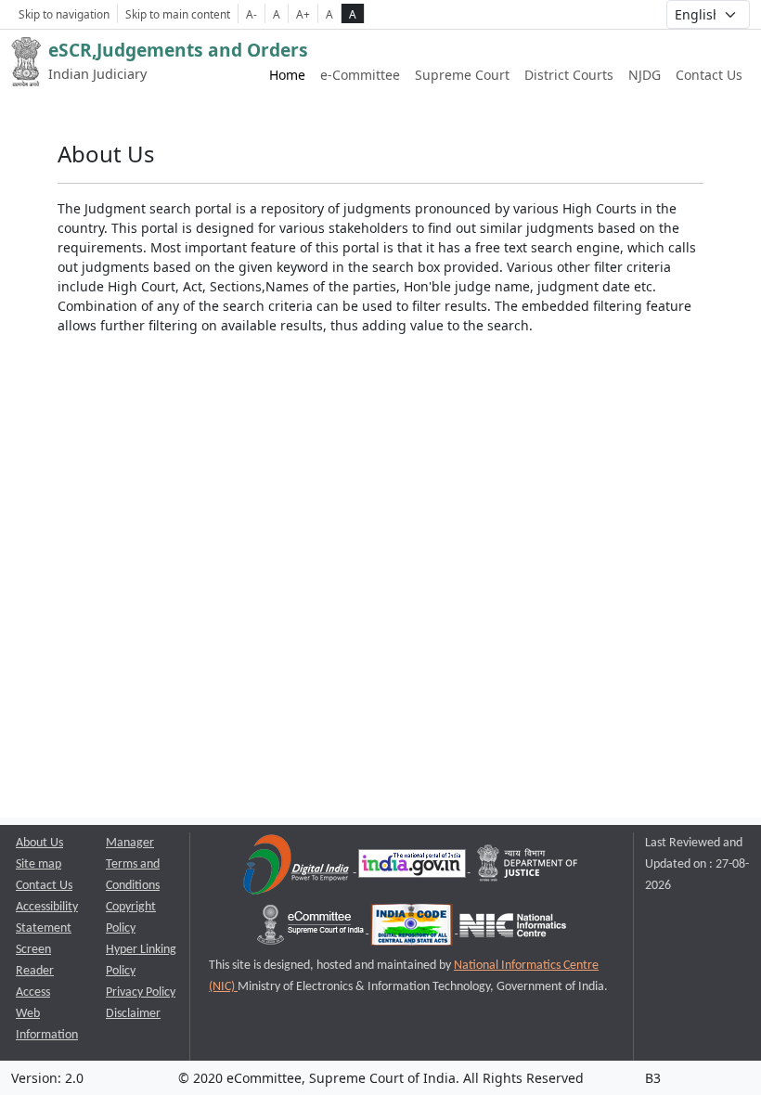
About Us (39, 843)
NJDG (644, 75)
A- (251, 13)
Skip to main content (177, 13)
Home (287, 75)
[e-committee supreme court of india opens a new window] (311, 929)
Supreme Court (462, 75)
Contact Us (709, 75)
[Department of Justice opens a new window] (528, 868)
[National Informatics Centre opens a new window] (513, 929)
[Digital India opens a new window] (297, 868)
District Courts (568, 75)
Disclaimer (133, 1014)
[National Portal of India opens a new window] (413, 868)
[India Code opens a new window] (413, 929)
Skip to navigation (64, 13)
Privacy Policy (140, 992)
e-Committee (360, 75)
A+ (303, 13)
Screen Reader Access (35, 971)
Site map (38, 864)
